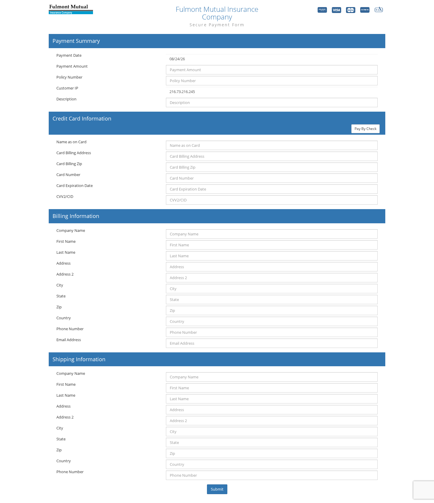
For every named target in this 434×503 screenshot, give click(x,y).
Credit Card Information (82, 119)
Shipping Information (79, 359)
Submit (217, 489)
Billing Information (76, 216)
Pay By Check (365, 128)
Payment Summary (76, 41)
